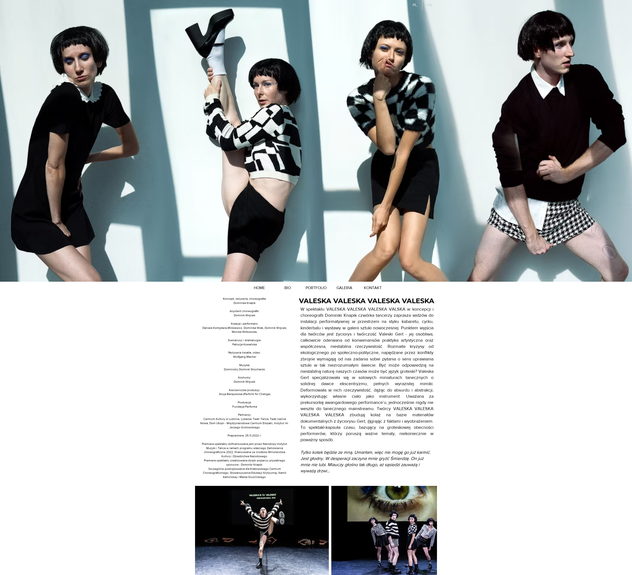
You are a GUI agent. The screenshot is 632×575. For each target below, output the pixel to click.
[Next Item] (428, 530)
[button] (316, 288)
